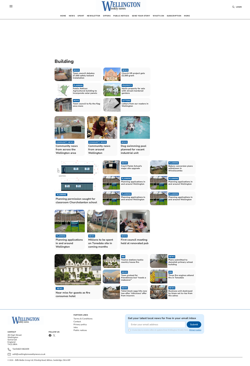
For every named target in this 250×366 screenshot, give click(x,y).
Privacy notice (195, 330)
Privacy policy (80, 324)
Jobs (75, 327)
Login (239, 7)
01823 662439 (22, 349)
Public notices (80, 330)
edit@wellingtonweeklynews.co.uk (28, 354)
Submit (194, 324)
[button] (11, 6)
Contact (77, 321)
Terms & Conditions (82, 318)
